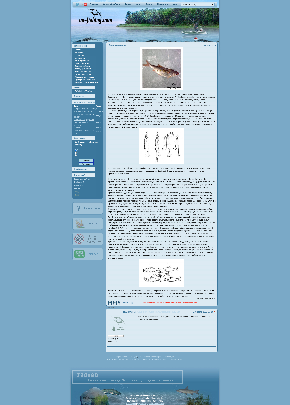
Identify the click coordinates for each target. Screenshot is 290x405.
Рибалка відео (136, 359)
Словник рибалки (82, 66)
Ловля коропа (157, 357)
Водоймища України (160, 359)
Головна (94, 4)
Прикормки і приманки (85, 80)
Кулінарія (79, 53)
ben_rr (98, 116)
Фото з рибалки (82, 61)
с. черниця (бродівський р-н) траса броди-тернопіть (84, 122)
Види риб (147, 359)
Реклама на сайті (156, 404)
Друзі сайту (142, 404)
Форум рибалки (176, 359)
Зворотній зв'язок (111, 4)
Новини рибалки (114, 359)
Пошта (149, 4)
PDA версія (131, 404)
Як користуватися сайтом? (87, 82)
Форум (128, 4)
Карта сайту (121, 357)
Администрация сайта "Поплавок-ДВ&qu (159, 312)
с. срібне (77, 128)
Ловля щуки (132, 357)
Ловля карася (144, 357)
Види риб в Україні (83, 72)
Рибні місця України (83, 91)
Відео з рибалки (82, 63)
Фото (138, 4)
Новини (78, 50)
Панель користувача (167, 4)
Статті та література (84, 74)
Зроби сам (79, 55)
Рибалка (125, 359)
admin (125, 303)
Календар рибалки (83, 69)
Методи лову (80, 58)
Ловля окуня (168, 357)
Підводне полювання (84, 77)
